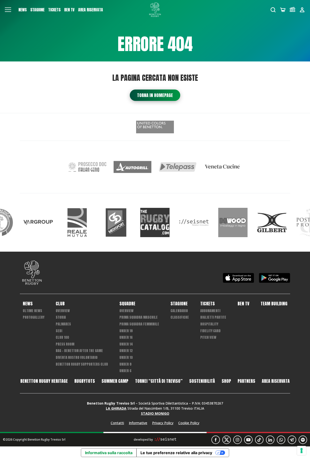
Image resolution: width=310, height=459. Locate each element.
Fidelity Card (210, 331)
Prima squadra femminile (139, 324)
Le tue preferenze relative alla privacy (176, 452)
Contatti (117, 423)
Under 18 (126, 331)
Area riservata (90, 10)
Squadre (127, 303)
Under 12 (126, 351)
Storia (61, 317)
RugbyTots (84, 381)
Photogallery (33, 317)
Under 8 (125, 364)
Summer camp (114, 381)
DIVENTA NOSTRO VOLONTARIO (77, 357)
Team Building (274, 303)
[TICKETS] (292, 10)
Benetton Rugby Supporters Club (82, 364)
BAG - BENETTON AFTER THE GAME (79, 351)
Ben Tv (69, 10)
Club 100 (62, 337)
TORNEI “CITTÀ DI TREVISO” (159, 381)
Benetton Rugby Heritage (44, 381)
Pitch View (208, 337)
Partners (246, 381)
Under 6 (125, 371)
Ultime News (32, 311)
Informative (138, 423)
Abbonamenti (210, 311)
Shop (226, 381)
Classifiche (179, 317)
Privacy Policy (162, 423)
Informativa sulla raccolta (108, 452)
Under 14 (126, 344)
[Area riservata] (302, 10)
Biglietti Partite (213, 317)
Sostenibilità (202, 381)
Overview (63, 311)
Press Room (65, 344)
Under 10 (126, 357)
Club (60, 303)
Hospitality (209, 324)
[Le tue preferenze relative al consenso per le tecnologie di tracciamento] (301, 450)
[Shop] (283, 10)
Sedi (59, 331)
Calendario (179, 311)
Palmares (63, 324)
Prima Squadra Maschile (138, 317)
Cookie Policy (188, 423)
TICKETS (54, 10)
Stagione (37, 10)
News (22, 10)
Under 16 (126, 337)
